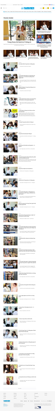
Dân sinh (20, 248)
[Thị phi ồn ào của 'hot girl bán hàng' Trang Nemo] (10, 368)
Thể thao (35, 11)
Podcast (20, 97)
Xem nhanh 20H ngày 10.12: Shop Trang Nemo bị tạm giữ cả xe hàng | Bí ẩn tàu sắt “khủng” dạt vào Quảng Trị (27, 227)
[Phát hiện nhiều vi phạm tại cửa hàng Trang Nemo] (10, 241)
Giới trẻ (22, 11)
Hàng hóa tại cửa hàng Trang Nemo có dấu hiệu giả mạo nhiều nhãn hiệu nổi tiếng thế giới (27, 242)
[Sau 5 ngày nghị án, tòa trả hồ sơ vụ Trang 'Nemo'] (10, 299)
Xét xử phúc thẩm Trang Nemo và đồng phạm (27, 63)
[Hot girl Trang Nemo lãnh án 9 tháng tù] (10, 124)
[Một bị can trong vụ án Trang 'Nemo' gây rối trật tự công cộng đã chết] (10, 206)
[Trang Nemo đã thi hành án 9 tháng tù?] (21, 53)
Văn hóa (30, 11)
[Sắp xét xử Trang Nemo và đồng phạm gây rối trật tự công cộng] (10, 345)
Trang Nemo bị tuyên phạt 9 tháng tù (25, 66)
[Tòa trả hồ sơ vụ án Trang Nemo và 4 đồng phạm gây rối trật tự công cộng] (10, 357)
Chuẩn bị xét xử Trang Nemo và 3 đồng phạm (27, 180)
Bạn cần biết (15, 4)
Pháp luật (20, 62)
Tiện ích (18, 4)
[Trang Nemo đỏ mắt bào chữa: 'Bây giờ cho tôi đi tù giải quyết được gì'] (33, 53)
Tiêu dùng (45, 11)
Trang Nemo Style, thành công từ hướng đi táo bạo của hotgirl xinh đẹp (27, 381)
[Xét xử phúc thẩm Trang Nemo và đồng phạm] (10, 66)
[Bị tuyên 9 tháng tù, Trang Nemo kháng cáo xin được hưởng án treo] (10, 89)
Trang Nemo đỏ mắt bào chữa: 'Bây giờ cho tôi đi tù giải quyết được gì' (33, 58)
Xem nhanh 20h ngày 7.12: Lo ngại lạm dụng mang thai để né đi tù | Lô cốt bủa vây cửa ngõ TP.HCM (44, 46)
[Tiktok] (52, 4)
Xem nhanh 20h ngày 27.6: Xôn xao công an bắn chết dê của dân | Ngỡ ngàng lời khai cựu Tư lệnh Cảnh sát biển (28, 81)
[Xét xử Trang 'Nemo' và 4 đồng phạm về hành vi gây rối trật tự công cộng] (10, 334)
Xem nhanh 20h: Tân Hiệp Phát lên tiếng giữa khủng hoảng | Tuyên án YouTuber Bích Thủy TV (27, 197)
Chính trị (6, 11)
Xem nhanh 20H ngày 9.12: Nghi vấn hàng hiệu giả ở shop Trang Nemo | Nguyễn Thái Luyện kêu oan (27, 232)
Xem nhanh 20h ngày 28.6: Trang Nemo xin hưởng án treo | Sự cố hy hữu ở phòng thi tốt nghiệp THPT (27, 76)
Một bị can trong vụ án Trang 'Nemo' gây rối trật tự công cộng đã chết (27, 204)
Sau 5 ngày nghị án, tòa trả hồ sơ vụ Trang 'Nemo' (27, 148)
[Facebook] (51, 4)
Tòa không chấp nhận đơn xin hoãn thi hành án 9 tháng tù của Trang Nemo (44, 32)
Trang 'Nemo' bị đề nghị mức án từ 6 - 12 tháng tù (27, 182)
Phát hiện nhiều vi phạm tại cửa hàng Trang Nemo (27, 239)
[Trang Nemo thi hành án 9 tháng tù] (19, 30)
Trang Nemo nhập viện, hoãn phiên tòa (25, 168)
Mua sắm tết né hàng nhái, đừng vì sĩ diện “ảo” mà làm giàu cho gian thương (27, 216)
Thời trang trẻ (49, 11)
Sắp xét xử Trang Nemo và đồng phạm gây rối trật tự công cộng (28, 334)
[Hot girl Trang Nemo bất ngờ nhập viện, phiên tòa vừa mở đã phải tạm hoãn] (10, 159)
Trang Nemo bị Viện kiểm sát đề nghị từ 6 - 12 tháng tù (28, 136)
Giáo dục (25, 11)
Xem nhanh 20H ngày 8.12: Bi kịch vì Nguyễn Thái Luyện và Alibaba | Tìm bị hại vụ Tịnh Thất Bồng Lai (27, 267)
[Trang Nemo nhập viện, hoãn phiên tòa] (10, 171)
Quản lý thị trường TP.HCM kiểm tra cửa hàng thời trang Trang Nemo (27, 254)
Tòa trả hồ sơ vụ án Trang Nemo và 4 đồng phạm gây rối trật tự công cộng (28, 346)
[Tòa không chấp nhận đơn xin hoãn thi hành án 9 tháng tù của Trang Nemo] (44, 25)
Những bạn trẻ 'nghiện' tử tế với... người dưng (27, 218)
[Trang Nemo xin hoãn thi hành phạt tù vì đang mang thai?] (8, 53)
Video (42, 11)
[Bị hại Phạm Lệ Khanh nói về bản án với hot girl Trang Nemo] (10, 113)
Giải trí (33, 11)
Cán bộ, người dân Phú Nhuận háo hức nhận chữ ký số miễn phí (27, 125)
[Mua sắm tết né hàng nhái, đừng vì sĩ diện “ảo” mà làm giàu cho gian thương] (10, 217)
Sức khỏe (19, 11)
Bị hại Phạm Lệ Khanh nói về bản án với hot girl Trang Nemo (27, 111)
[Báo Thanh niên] (6, 401)
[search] (8, 8)
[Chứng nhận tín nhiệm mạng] (37, 407)
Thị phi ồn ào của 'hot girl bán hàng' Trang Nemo (27, 288)
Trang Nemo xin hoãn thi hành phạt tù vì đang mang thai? (8, 58)
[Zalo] (53, 4)
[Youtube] (49, 4)
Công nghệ (38, 11)
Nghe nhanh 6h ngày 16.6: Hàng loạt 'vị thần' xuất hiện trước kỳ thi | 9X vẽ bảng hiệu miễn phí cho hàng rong (28, 103)
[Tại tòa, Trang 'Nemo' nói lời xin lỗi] (10, 322)
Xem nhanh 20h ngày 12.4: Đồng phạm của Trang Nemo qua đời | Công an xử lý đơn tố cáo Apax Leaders (27, 193)
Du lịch (28, 11)
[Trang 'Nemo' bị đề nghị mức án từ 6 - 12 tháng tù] (10, 310)
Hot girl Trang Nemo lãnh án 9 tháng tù (26, 122)
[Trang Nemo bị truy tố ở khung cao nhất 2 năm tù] (10, 380)
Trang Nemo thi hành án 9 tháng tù (19, 42)
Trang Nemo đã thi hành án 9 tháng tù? (21, 58)
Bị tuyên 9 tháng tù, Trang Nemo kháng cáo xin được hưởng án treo (27, 88)
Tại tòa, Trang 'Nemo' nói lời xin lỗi (25, 310)
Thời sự (9, 11)
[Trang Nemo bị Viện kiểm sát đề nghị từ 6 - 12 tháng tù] (10, 148)
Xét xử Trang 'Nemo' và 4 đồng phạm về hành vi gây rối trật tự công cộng (28, 322)
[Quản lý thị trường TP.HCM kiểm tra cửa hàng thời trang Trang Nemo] (10, 275)
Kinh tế (14, 11)
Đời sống (16, 11)
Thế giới (11, 11)
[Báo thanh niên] (27, 8)
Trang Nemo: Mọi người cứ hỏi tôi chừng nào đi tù (27, 285)
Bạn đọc (46, 393)
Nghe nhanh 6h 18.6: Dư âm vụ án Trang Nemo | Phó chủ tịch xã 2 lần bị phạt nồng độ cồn (27, 99)
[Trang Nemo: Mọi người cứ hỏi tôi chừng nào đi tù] (10, 287)
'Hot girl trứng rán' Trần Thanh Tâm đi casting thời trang (27, 369)
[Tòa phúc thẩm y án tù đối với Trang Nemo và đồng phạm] (46, 53)
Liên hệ (21, 4)
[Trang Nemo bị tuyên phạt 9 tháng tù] (10, 136)
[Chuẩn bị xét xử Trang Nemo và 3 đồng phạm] (10, 182)
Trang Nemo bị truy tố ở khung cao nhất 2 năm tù (27, 357)
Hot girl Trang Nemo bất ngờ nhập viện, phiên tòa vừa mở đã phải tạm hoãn (27, 157)
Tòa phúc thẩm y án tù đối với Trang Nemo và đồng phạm (46, 58)
